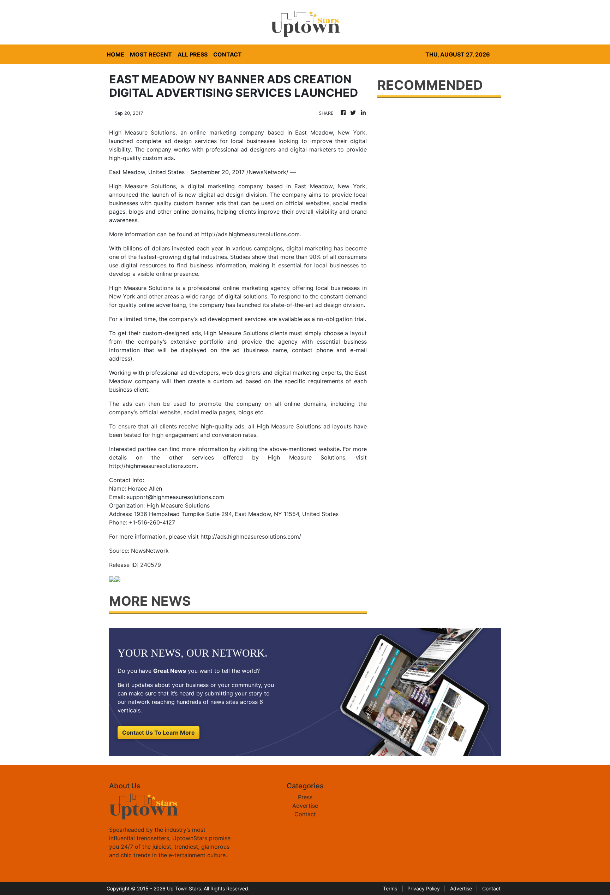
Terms (390, 888)
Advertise (305, 805)
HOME (115, 54)
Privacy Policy (423, 888)
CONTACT (227, 54)
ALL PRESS (193, 54)
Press (305, 797)
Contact (305, 814)
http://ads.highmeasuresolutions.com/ (251, 536)
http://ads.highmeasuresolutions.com (250, 234)
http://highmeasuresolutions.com (153, 465)
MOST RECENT (151, 54)
